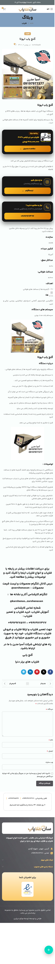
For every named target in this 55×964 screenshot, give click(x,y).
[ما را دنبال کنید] (27, 186)
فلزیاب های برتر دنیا (27, 662)
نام (51, 740)
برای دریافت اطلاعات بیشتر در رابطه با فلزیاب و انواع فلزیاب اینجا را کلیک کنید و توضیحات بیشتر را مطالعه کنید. (27, 573)
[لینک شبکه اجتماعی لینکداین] (30, 672)
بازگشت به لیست (27, 683)
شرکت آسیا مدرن (22, 644)
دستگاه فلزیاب (34, 633)
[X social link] (43, 672)
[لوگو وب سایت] (27, 9)
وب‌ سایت (49, 762)
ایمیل (50, 751)
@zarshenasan (20, 588)
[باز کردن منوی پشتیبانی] (48, 950)
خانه (31, 23)
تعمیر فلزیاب (38, 629)
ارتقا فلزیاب (20, 629)
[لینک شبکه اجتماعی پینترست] (37, 672)
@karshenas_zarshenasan (26, 601)
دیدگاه (49, 709)
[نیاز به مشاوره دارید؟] (27, 212)
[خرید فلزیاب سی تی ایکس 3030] (27, 142)
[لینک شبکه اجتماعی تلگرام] (23, 672)
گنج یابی (27, 655)
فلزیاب (24, 23)
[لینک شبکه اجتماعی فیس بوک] (50, 672)
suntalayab (36, 44)
